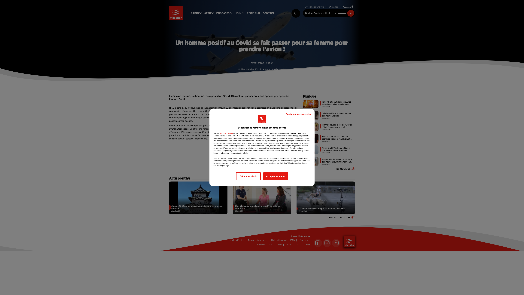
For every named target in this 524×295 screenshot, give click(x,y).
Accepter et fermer (275, 176)
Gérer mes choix (248, 176)
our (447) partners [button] (226, 133)
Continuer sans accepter (298, 114)
